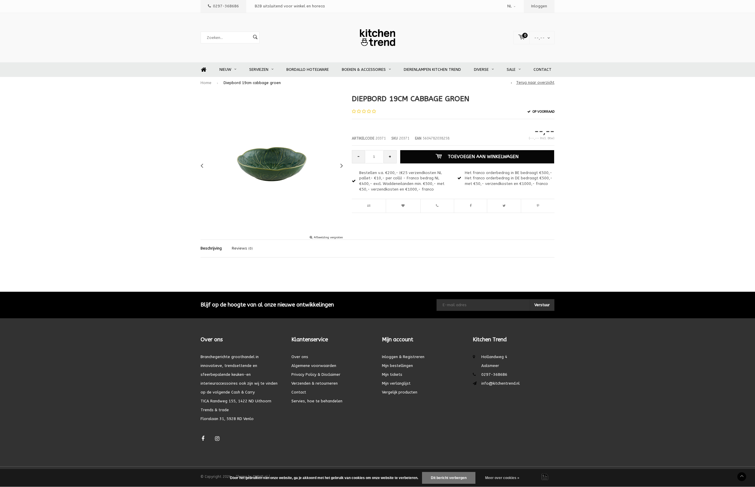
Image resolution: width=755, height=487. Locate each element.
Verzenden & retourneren (314, 383)
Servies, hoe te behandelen (316, 401)
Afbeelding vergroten (328, 237)
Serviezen (258, 69)
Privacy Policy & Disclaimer (315, 374)
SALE (511, 69)
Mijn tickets (392, 374)
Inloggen (539, 6)
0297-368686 (226, 6)
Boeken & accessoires (364, 69)
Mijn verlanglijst (396, 383)
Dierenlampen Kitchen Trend (432, 69)
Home (203, 70)
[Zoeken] (255, 37)
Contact (543, 69)
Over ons (299, 357)
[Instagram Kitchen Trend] (217, 438)
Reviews (242, 248)
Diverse (481, 69)
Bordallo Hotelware (307, 69)
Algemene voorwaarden (313, 365)
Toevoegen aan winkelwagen (483, 156)
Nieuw (225, 69)
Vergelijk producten (399, 392)
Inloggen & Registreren (403, 357)
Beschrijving (211, 248)
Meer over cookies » (502, 478)
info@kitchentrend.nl (500, 383)
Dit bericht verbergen (449, 478)
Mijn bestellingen (397, 365)
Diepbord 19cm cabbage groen (252, 83)
